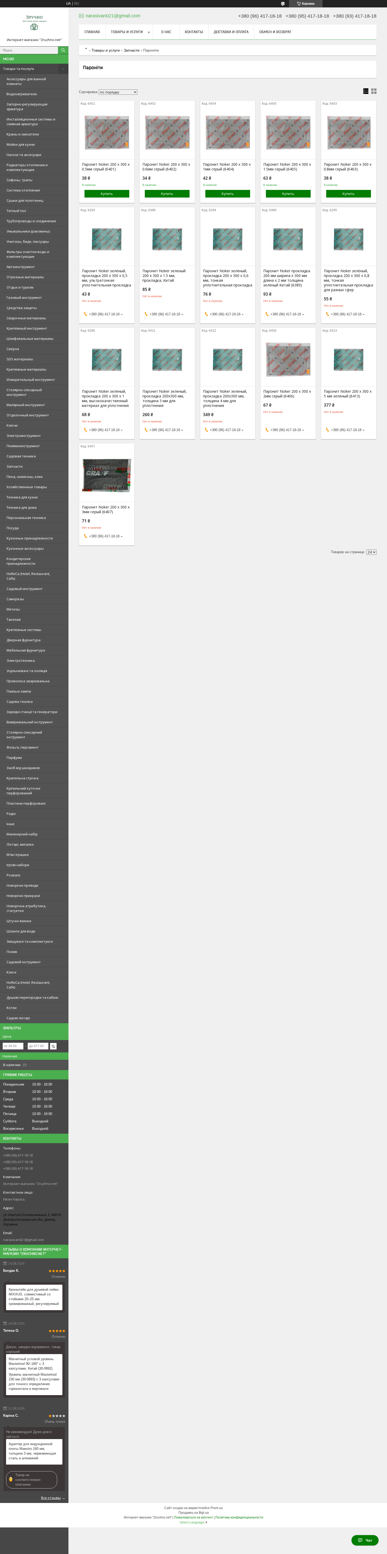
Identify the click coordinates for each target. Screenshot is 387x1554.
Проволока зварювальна (28, 681)
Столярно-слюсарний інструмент (24, 734)
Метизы (13, 609)
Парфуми (14, 757)
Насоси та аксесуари (24, 154)
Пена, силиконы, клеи (25, 476)
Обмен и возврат (275, 32)
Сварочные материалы (26, 318)
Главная (92, 32)
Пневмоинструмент (23, 445)
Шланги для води (21, 931)
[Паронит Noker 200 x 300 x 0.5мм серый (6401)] (106, 133)
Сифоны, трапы (19, 180)
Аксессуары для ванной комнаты (26, 81)
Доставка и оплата (231, 32)
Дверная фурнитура (24, 640)
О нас (166, 32)
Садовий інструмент (24, 962)
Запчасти (15, 466)
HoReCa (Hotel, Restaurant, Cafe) (28, 576)
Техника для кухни (22, 497)
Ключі (11, 972)
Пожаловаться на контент (193, 1517)
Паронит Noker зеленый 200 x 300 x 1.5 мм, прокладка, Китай (164, 276)
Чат (369, 1540)
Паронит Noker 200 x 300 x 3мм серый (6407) (106, 509)
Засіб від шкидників (23, 767)
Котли (12, 1007)
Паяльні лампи (19, 691)
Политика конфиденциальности (239, 1517)
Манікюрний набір (22, 834)
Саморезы (15, 599)
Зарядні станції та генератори (32, 711)
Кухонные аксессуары (25, 548)
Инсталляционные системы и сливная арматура (31, 121)
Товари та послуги (18, 68)
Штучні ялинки (19, 921)
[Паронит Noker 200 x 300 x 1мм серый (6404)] (227, 133)
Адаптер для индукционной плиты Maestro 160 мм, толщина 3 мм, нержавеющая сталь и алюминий (32, 1451)
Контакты (194, 32)
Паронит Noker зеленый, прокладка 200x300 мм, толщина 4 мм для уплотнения (225, 398)
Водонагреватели (22, 94)
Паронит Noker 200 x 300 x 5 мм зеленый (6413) (347, 393)
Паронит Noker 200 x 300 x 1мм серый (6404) (227, 166)
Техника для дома (22, 507)
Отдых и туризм (20, 287)
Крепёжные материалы (26, 369)
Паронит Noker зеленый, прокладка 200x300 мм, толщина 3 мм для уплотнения (164, 398)
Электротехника (21, 660)
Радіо (11, 813)
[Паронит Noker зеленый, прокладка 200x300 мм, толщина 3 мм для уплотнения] (167, 360)
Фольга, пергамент (23, 747)
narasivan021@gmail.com (23, 1239)
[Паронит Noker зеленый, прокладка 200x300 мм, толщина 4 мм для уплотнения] (227, 360)
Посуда (13, 528)
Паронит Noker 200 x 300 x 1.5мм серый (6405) (287, 166)
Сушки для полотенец (25, 200)
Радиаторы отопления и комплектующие (27, 167)
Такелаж (14, 619)
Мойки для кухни (21, 144)
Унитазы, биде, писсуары (28, 241)
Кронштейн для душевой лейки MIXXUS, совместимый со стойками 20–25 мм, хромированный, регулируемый (34, 1297)
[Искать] (63, 50)
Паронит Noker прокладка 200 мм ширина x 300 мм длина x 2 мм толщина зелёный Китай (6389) (286, 278)
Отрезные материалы (25, 277)
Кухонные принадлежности (30, 538)
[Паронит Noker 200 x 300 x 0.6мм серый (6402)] (167, 133)
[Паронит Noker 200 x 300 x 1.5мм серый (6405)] (288, 133)
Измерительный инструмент (31, 379)
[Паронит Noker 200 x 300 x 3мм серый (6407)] (106, 475)
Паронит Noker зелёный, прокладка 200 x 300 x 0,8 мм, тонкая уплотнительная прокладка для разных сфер (348, 280)
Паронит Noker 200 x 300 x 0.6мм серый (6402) (166, 166)
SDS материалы (20, 359)
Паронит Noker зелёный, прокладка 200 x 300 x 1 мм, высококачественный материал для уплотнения (105, 398)
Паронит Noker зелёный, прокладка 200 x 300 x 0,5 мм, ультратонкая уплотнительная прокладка (106, 278)
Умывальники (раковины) (28, 231)
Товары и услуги (127, 32)
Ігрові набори (18, 864)
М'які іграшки (18, 854)
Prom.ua (217, 1508)
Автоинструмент (21, 266)
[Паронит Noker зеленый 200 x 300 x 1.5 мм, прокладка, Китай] (167, 239)
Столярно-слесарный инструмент (24, 392)
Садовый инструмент (25, 588)
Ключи (12, 425)
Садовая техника (21, 456)
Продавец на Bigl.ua (193, 1513)
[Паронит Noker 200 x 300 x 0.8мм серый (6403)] (348, 133)
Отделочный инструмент (28, 415)
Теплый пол (16, 210)
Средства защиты (22, 307)
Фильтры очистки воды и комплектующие (28, 254)
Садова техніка (20, 701)
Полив (12, 951)
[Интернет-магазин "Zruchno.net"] (34, 24)
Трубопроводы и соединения (31, 221)
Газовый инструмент (24, 297)
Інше (10, 823)
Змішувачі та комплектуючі (30, 941)
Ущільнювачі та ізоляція (27, 670)
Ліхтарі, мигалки (20, 844)
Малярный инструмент (26, 404)
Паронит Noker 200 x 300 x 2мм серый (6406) (287, 393)
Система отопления (23, 190)
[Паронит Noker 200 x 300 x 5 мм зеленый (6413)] (348, 360)
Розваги (13, 875)
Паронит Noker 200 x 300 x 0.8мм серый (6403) (347, 166)
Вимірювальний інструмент (30, 722)
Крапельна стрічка (22, 778)
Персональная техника (26, 517)
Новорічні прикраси (23, 895)
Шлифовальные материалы (30, 338)
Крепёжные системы (24, 629)
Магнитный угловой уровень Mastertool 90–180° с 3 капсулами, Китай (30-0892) (31, 1363)
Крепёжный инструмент (27, 328)
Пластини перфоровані (26, 803)
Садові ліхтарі (18, 1018)
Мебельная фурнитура (26, 650)
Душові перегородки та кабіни (32, 997)
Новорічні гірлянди (22, 885)
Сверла (13, 348)
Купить (107, 193)
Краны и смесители (23, 134)
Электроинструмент (24, 435)
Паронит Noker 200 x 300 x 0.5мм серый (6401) (106, 166)
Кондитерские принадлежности (21, 561)
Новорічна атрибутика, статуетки (26, 908)
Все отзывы (51, 1497)
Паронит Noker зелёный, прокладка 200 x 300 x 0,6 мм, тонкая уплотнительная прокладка (227, 278)
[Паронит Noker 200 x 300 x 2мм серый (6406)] (288, 360)
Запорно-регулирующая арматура (27, 106)
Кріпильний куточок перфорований (24, 790)
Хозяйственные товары (27, 487)
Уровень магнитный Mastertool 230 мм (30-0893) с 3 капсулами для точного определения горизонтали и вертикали (34, 1382)
